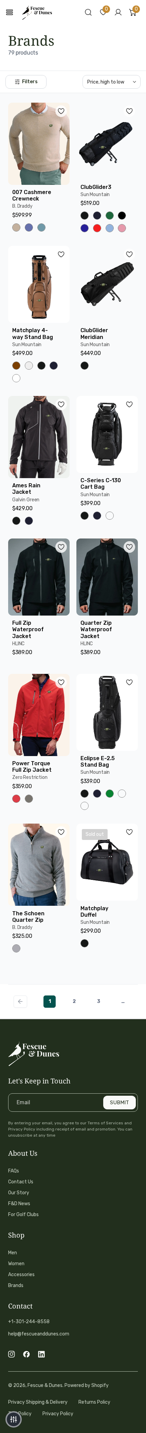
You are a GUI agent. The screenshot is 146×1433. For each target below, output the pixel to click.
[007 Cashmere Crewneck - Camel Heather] (16, 227)
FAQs (13, 1171)
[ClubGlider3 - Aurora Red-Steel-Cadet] (97, 228)
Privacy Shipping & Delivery (38, 1402)
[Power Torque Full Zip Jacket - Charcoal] (29, 799)
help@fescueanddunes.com (38, 1334)
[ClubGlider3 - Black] (84, 215)
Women (16, 1264)
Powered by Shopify (87, 1385)
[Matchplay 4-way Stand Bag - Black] (41, 365)
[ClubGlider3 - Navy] (97, 215)
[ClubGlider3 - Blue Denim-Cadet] (110, 228)
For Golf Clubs (23, 1214)
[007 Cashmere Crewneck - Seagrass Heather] (41, 227)
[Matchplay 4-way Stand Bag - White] (16, 378)
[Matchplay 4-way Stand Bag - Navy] (54, 365)
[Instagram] (11, 1354)
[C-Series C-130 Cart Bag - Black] (84, 516)
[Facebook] (26, 1354)
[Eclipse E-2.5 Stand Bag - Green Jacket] (110, 793)
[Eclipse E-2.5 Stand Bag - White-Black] (84, 806)
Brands (15, 1285)
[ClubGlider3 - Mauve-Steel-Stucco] (122, 228)
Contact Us (20, 1182)
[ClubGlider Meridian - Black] (84, 365)
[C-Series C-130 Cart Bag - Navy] (97, 516)
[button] (103, 12)
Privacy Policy (57, 1414)
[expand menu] (9, 12)
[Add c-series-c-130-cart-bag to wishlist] (129, 404)
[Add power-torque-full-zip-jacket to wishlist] (61, 682)
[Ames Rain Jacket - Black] (16, 521)
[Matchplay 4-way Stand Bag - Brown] (16, 365)
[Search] (88, 12)
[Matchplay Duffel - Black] (84, 943)
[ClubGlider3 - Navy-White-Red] (84, 228)
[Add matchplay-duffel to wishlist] (129, 832)
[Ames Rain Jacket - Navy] (29, 521)
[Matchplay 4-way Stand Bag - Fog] (29, 365)
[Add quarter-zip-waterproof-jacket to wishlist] (129, 547)
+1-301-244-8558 (29, 1322)
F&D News (19, 1204)
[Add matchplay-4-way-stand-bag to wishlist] (61, 254)
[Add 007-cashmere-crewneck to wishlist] (61, 111)
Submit (119, 1102)
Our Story (18, 1193)
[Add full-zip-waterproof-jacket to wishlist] (61, 547)
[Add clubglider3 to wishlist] (129, 111)
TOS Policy (20, 1414)
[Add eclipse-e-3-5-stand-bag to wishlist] (129, 682)
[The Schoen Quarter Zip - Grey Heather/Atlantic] (16, 948)
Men (12, 1253)
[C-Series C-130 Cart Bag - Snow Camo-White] (110, 516)
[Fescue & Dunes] (37, 12)
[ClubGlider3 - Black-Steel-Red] (122, 215)
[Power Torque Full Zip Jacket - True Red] (16, 799)
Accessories (21, 1274)
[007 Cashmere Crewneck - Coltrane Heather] (29, 227)
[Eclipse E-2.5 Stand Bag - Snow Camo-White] (122, 793)
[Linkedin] (41, 1354)
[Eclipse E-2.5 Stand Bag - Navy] (97, 793)
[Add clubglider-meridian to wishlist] (129, 254)
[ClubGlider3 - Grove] (110, 215)
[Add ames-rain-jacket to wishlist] (61, 404)
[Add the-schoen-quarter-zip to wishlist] (61, 832)
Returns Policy (94, 1402)
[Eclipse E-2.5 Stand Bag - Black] (84, 793)
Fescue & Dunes (45, 1385)
